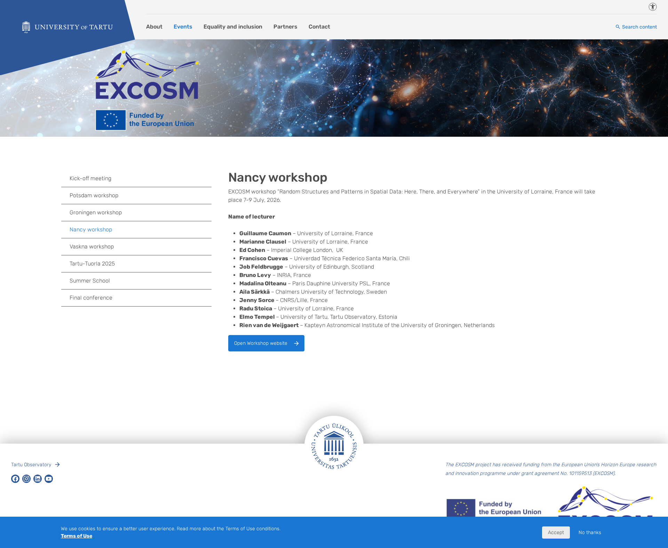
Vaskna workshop (92, 246)
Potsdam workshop (94, 195)
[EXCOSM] (67, 27)
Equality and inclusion (233, 26)
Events (183, 26)
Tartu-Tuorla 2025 (92, 263)
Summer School (90, 280)
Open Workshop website (260, 343)
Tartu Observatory (31, 465)
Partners (285, 26)
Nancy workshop (91, 229)
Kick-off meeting (90, 178)
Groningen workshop (96, 212)
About (154, 26)
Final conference (91, 297)
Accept (556, 532)
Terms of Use (76, 536)
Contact (319, 26)
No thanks (590, 532)
